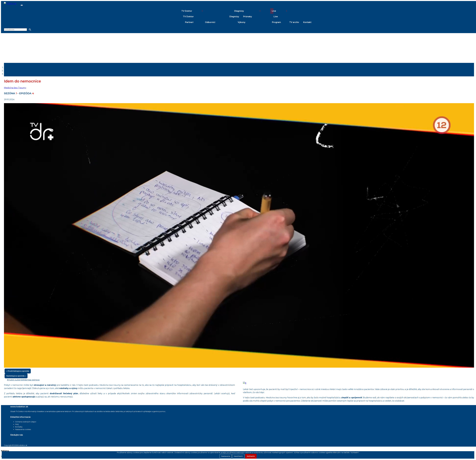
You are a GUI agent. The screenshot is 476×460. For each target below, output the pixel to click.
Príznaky (247, 16)
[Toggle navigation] (22, 5)
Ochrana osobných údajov (25, 422)
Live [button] (274, 11)
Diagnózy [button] (239, 11)
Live (276, 16)
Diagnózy (234, 16)
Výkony (241, 22)
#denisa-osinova (31, 380)
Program (276, 22)
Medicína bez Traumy (15, 74)
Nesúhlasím (238, 456)
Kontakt (307, 22)
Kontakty (18, 427)
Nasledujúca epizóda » (16, 376)
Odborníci (210, 22)
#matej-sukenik (15, 380)
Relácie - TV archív (13, 70)
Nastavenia (225, 456)
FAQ (17, 424)
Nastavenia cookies (23, 429)
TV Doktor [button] (186, 11)
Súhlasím (251, 456)
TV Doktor (188, 16)
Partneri (189, 22)
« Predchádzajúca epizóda (17, 371)
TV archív (294, 22)
